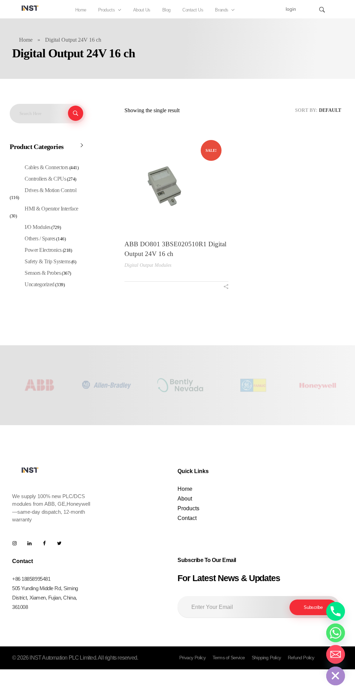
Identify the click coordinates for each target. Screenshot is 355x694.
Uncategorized (39, 284)
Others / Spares (40, 238)
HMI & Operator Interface (51, 209)
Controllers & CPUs (45, 179)
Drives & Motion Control (50, 190)
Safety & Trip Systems (47, 261)
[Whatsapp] (335, 632)
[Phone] (335, 611)
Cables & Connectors (46, 167)
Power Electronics (43, 250)
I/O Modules (38, 227)
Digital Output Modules (147, 265)
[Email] (335, 654)
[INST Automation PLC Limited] (30, 8)
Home (26, 40)
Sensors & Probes (43, 273)
